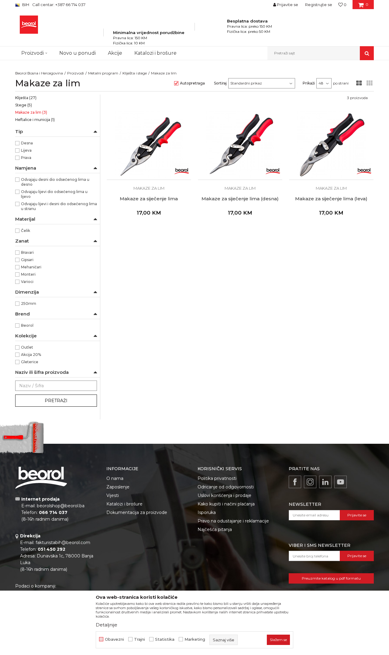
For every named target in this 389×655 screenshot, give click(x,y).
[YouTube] (340, 482)
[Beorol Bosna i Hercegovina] (29, 25)
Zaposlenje (117, 487)
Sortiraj (220, 83)
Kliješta (25, 97)
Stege (23, 105)
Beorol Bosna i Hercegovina (39, 73)
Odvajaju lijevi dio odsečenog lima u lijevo (54, 194)
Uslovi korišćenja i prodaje (224, 495)
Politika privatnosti (217, 478)
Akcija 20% (31, 354)
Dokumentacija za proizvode (136, 512)
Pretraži (56, 400)
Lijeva (26, 150)
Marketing (194, 639)
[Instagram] (310, 482)
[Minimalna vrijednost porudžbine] (149, 24)
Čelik (25, 230)
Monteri (28, 274)
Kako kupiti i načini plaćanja (226, 504)
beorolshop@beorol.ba (60, 505)
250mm (28, 303)
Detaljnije (106, 625)
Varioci (27, 281)
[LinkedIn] (325, 482)
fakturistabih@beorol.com (63, 542)
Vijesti (112, 495)
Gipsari (27, 259)
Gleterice (29, 362)
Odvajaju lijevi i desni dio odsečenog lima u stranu (59, 206)
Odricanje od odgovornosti (226, 487)
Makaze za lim (31, 112)
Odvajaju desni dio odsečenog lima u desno (55, 182)
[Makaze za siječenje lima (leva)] (331, 145)
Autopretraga (192, 83)
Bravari (27, 252)
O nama (114, 478)
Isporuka (207, 512)
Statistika (164, 639)
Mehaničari (31, 267)
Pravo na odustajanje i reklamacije (233, 521)
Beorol (27, 325)
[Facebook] (295, 482)
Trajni (139, 639)
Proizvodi (75, 73)
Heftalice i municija (35, 119)
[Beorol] (181, 170)
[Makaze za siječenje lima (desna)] (240, 145)
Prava (26, 157)
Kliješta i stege (134, 73)
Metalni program (103, 73)
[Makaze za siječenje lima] (149, 145)
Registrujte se (318, 4)
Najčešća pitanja (215, 529)
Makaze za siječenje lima (149, 199)
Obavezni (114, 639)
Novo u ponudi (77, 53)
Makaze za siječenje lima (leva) (331, 199)
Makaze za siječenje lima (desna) (240, 199)
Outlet (27, 347)
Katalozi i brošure (124, 504)
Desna (27, 143)
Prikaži (309, 83)
